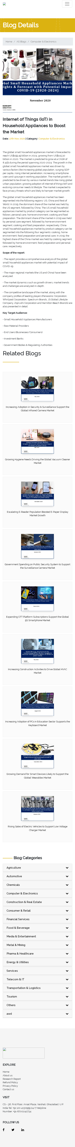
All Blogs (21, 41)
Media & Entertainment (21, 936)
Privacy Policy (10, 1085)
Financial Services (18, 919)
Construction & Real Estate (24, 902)
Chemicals (13, 885)
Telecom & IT (15, 979)
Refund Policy (10, 1082)
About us (7, 1075)
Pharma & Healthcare (20, 953)
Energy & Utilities (18, 962)
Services (12, 970)
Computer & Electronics (43, 41)
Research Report (12, 1079)
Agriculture (14, 867)
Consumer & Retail (19, 910)
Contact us (8, 1089)
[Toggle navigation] (67, 3)
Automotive (14, 876)
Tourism (12, 996)
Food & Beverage (18, 927)
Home (9, 41)
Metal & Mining (16, 945)
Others (11, 1005)
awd (9, 1013)
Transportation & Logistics (24, 988)
